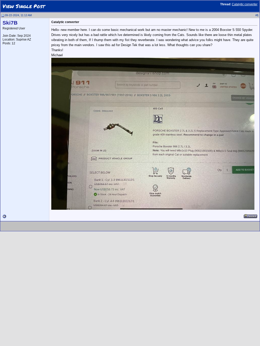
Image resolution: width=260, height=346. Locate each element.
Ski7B (10, 23)
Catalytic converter (244, 4)
